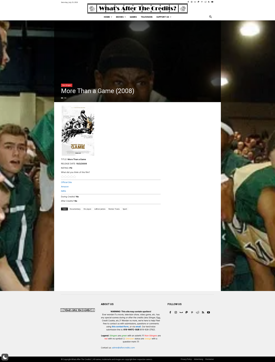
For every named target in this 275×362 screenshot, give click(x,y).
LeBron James (99, 209)
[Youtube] (208, 312)
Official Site (66, 182)
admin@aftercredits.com (123, 347)
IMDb (63, 191)
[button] (210, 16)
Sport (125, 209)
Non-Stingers (66, 85)
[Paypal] (186, 312)
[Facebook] (170, 312)
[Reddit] (197, 312)
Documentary (75, 209)
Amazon (65, 186)
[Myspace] (181, 312)
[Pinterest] (192, 312)
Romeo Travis (114, 209)
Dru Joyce (87, 209)
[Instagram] (175, 312)
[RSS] (203, 312)
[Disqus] (111, 255)
